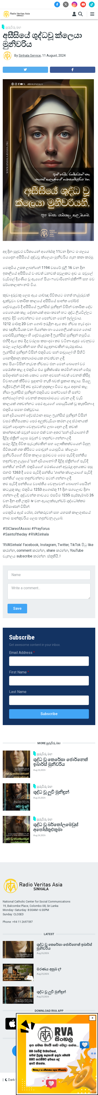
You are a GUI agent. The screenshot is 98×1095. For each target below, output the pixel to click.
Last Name (17, 692)
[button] (25, 70)
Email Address (20, 652)
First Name (18, 672)
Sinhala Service (30, 55)
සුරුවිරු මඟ (13, 27)
